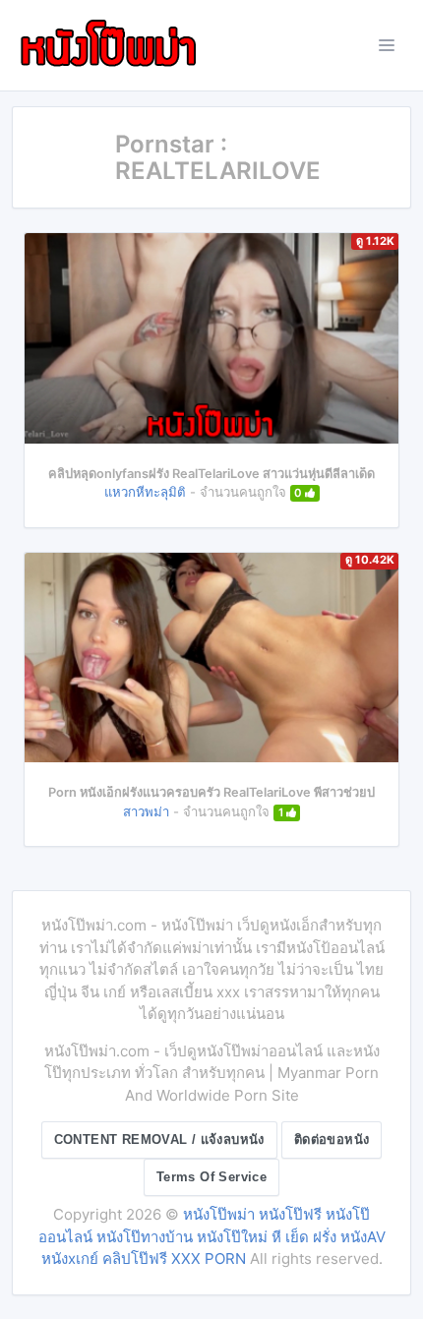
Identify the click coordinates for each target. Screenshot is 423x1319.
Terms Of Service (211, 1176)
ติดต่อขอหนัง (332, 1139)
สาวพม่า (146, 811)
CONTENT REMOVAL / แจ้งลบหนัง (159, 1139)
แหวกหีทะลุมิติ (145, 492)
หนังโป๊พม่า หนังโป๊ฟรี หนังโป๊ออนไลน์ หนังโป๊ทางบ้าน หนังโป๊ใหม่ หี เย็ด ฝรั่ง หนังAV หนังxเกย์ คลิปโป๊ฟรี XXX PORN (212, 1236)
